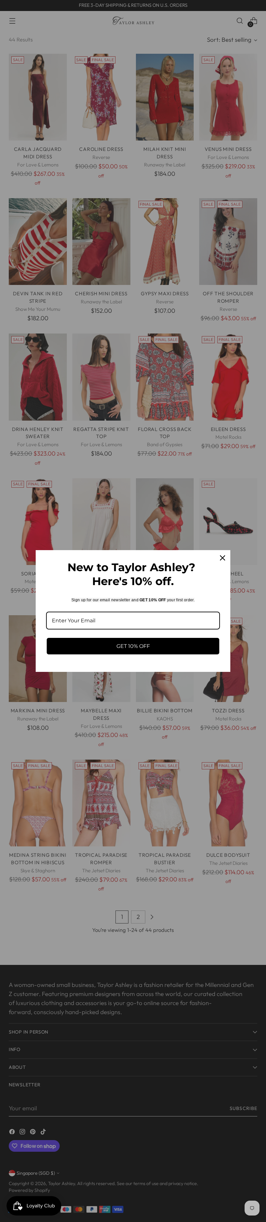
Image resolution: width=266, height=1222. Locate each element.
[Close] (222, 558)
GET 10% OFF (133, 646)
